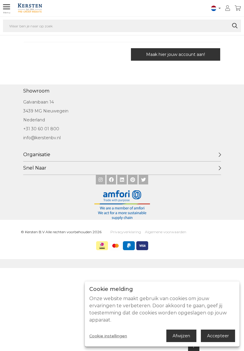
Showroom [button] (36, 91)
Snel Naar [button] (34, 168)
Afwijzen (181, 336)
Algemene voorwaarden (165, 232)
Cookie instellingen (108, 336)
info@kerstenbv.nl (42, 137)
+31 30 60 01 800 (41, 128)
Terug (49, 54)
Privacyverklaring (125, 232)
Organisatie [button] (36, 154)
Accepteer (218, 336)
